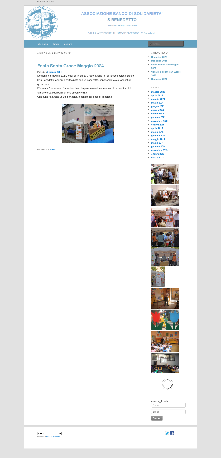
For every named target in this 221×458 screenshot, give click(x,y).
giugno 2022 (157, 109)
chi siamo (43, 43)
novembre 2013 (159, 150)
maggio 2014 (158, 139)
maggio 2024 (158, 99)
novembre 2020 (159, 121)
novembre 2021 (159, 113)
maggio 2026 (158, 91)
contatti (68, 43)
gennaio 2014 (158, 146)
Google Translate (53, 436)
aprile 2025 (157, 95)
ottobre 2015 (157, 124)
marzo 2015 (157, 131)
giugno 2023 (157, 106)
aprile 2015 (157, 128)
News (56, 43)
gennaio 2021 (158, 117)
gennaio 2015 (158, 135)
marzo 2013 (157, 157)
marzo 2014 (157, 142)
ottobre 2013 (157, 153)
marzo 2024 (157, 102)
